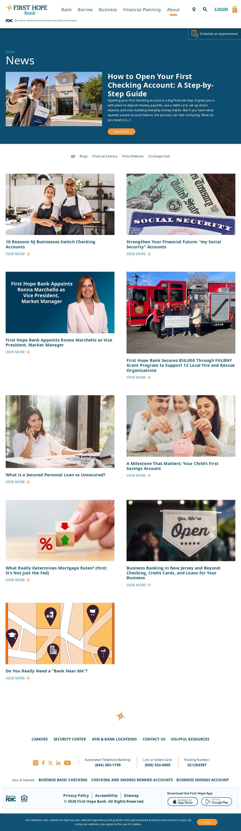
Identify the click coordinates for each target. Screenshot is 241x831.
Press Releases (133, 156)
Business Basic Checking (63, 779)
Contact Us (154, 739)
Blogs (84, 156)
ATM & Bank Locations (114, 739)
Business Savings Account (202, 779)
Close (207, 822)
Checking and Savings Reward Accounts (132, 779)
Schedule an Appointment (219, 34)
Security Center (70, 739)
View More (15, 254)
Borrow (85, 9)
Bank (66, 9)
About (173, 9)
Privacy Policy (76, 795)
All (73, 156)
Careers (40, 739)
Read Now (121, 132)
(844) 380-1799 (108, 765)
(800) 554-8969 (158, 765)
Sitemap (131, 795)
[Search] (205, 9)
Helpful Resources (190, 739)
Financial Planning (142, 9)
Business (108, 9)
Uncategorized (159, 156)
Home (10, 51)
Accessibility (106, 795)
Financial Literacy (104, 156)
